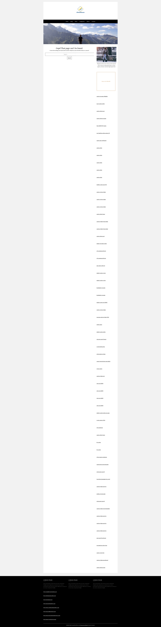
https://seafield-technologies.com (50, 591)
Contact (93, 21)
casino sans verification (101, 140)
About (88, 21)
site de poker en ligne (101, 354)
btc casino (99, 442)
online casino (99, 324)
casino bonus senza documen (102, 464)
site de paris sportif (101, 471)
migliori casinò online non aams (103, 413)
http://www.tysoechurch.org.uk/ (49, 619)
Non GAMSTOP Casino (101, 125)
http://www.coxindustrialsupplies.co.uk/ (51, 607)
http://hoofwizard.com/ (47, 599)
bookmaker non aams (101, 287)
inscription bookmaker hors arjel (103, 479)
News (76, 21)
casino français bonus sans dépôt (103, 361)
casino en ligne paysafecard (102, 560)
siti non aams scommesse (102, 457)
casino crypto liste (100, 552)
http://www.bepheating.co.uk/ (49, 603)
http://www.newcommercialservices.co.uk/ (51, 615)
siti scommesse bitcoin (101, 251)
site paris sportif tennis (101, 339)
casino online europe (101, 567)
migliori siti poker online (102, 243)
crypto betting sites (101, 346)
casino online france (101, 214)
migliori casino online (101, 332)
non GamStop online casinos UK (103, 133)
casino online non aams (101, 118)
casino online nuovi (101, 111)
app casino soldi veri (101, 265)
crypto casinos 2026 (101, 420)
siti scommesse (100, 427)
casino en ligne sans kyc (101, 486)
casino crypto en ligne (101, 192)
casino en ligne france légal (102, 221)
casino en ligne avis (101, 376)
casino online (99, 147)
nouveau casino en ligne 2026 (103, 317)
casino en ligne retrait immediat (103, 508)
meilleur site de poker (101, 493)
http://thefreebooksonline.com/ (49, 595)
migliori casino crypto (101, 273)
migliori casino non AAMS (102, 302)
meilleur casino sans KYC (102, 184)
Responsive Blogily (84, 625)
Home (67, 21)
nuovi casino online (101, 103)
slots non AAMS (100, 383)
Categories (82, 21)
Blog (72, 21)
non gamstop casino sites (102, 545)
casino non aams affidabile (102, 96)
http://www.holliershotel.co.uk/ (49, 611)
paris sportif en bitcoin (101, 538)
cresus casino (99, 368)
